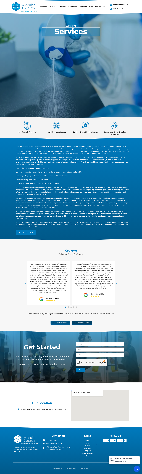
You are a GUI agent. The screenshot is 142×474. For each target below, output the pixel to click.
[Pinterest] (121, 440)
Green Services (95, 6)
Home (87, 440)
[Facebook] (104, 440)
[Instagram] (107, 440)
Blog (104, 6)
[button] (25, 283)
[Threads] (125, 440)
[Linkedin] (111, 440)
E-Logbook (83, 6)
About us (43, 6)
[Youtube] (114, 440)
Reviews (63, 6)
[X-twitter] (118, 440)
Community (72, 6)
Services (52, 6)
